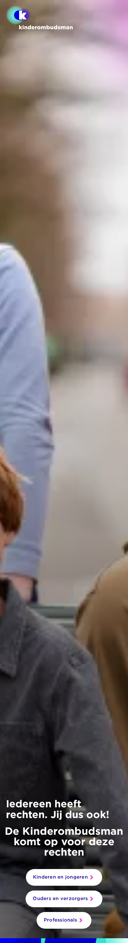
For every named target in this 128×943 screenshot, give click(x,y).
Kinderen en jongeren (60, 877)
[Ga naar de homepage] (39, 17)
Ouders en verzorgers (60, 898)
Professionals (60, 920)
